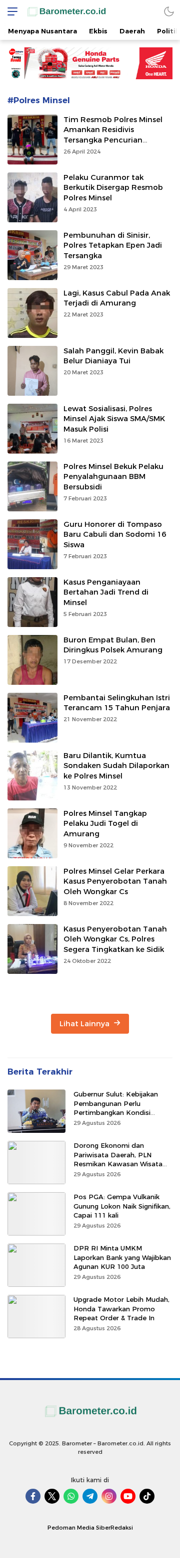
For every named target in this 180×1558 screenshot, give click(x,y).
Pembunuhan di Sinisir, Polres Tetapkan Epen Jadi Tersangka (113, 246)
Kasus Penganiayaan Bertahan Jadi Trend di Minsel (106, 593)
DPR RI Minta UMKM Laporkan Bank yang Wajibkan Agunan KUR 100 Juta (122, 1257)
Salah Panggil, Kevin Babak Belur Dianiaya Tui (114, 356)
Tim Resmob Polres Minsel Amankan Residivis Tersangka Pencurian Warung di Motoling (113, 135)
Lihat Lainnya (86, 1023)
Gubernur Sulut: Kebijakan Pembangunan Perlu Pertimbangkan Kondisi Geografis (116, 1107)
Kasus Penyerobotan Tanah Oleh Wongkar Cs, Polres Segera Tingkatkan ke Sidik (115, 939)
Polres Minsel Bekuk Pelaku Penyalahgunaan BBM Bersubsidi (114, 477)
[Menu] (10, 11)
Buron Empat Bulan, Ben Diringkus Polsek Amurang (113, 645)
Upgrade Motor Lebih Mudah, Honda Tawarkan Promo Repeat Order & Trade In (122, 1308)
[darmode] (169, 11)
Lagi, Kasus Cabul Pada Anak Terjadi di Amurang (117, 298)
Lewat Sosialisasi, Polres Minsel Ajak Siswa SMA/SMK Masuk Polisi (114, 419)
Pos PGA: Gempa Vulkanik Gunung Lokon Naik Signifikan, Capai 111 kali (122, 1206)
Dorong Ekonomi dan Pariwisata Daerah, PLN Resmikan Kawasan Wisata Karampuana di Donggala (118, 1159)
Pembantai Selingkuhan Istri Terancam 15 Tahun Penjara (117, 703)
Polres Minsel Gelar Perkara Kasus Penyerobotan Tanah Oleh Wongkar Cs (115, 882)
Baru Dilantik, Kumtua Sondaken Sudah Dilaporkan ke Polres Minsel (117, 766)
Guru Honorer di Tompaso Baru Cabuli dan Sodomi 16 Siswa (115, 535)
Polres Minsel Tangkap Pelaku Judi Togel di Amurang (105, 824)
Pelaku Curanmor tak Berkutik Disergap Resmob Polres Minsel (113, 188)
